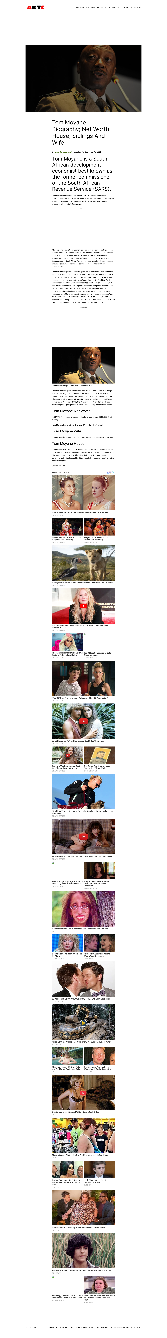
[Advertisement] (83, 31)
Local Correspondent (63, 152)
